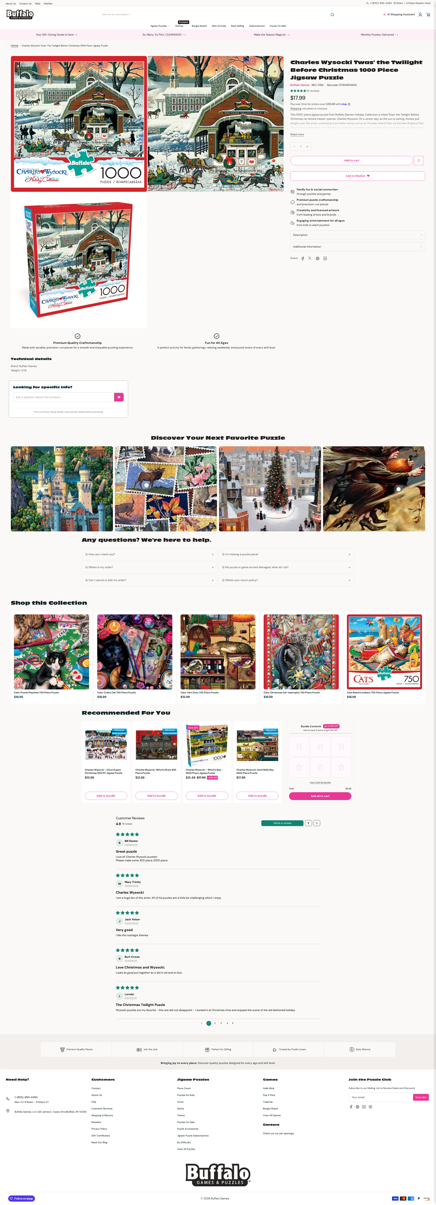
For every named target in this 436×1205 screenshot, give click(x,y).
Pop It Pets (269, 1095)
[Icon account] (420, 15)
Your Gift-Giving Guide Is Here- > (56, 34)
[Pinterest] (357, 1107)
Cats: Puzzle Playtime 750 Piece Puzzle (36, 692)
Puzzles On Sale (185, 1122)
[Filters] (308, 823)
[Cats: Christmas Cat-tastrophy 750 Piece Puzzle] (301, 651)
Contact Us (25, 3)
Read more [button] (297, 134)
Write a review (282, 823)
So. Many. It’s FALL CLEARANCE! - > (164, 34)
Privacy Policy (99, 1128)
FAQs (37, 3)
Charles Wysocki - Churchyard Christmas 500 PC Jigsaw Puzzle (103, 771)
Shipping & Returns (102, 1115)
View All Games (272, 1115)
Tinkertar (268, 1101)
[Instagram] (370, 1107)
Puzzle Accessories (187, 1128)
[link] (302, 258)
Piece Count (184, 1088)
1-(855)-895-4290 (26, 1097)
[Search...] (332, 14)
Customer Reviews (101, 1108)
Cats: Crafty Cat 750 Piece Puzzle (116, 692)
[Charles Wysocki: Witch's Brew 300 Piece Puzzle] (156, 745)
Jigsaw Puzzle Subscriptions (193, 1135)
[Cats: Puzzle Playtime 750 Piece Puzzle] (51, 651)
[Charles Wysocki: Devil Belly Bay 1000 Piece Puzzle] (257, 745)
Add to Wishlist (355, 176)
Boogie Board (270, 1108)
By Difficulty (184, 1142)
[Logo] (19, 14)
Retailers (96, 1122)
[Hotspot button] (42, 489)
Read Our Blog (99, 1142)
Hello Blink (268, 1088)
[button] (428, 14)
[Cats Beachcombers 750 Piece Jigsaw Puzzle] (384, 651)
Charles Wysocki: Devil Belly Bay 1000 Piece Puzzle (255, 771)
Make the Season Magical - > (272, 34)
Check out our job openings (278, 1133)
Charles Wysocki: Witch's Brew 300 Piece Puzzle (155, 771)
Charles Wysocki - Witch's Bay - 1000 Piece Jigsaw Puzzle (204, 771)
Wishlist (48, 3)
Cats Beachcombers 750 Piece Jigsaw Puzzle (373, 692)
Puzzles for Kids (185, 1095)
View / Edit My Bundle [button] (320, 782)
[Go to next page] (233, 1023)
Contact (96, 1088)
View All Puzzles (186, 1149)
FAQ (93, 1101)
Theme (181, 1115)
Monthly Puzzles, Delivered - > (379, 34)
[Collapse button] (149, 554)
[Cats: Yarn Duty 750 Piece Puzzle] (218, 651)
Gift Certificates (100, 1135)
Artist (180, 1101)
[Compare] (418, 160)
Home (14, 45)
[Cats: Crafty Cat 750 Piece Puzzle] (134, 651)
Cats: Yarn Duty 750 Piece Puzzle (200, 692)
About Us (11, 3)
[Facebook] (351, 1107)
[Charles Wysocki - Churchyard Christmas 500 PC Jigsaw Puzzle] (106, 745)
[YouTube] (364, 1107)
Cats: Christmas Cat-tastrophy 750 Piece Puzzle (292, 692)
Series (180, 1108)
